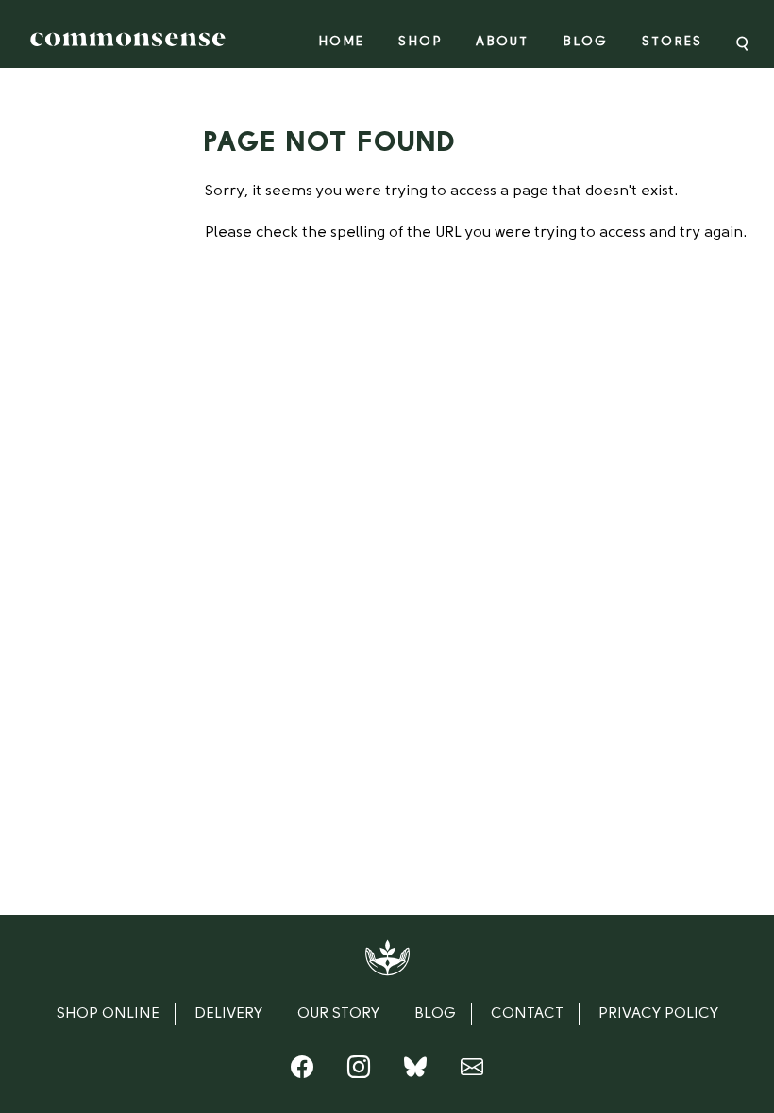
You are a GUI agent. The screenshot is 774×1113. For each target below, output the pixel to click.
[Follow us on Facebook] (302, 1071)
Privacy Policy (658, 1014)
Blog (585, 42)
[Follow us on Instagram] (358, 1071)
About (502, 42)
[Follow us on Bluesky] (415, 1071)
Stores (672, 42)
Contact (527, 1014)
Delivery (228, 1014)
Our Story (338, 1014)
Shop (420, 42)
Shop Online (108, 1014)
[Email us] (472, 1071)
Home (341, 42)
